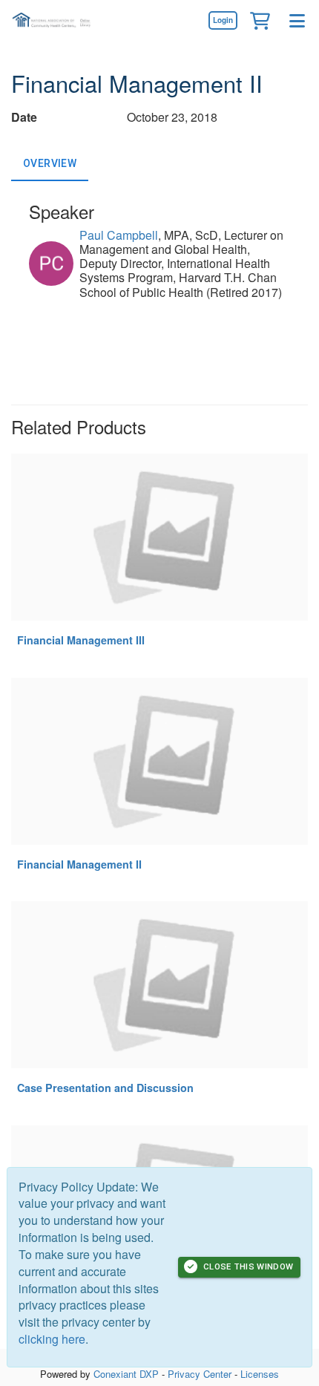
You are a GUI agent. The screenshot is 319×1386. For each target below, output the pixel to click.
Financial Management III (81, 639)
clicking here (52, 1338)
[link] (222, 20)
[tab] (49, 163)
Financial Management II (79, 864)
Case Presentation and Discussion (105, 1087)
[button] (259, 20)
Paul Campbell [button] (118, 234)
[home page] (55, 20)
